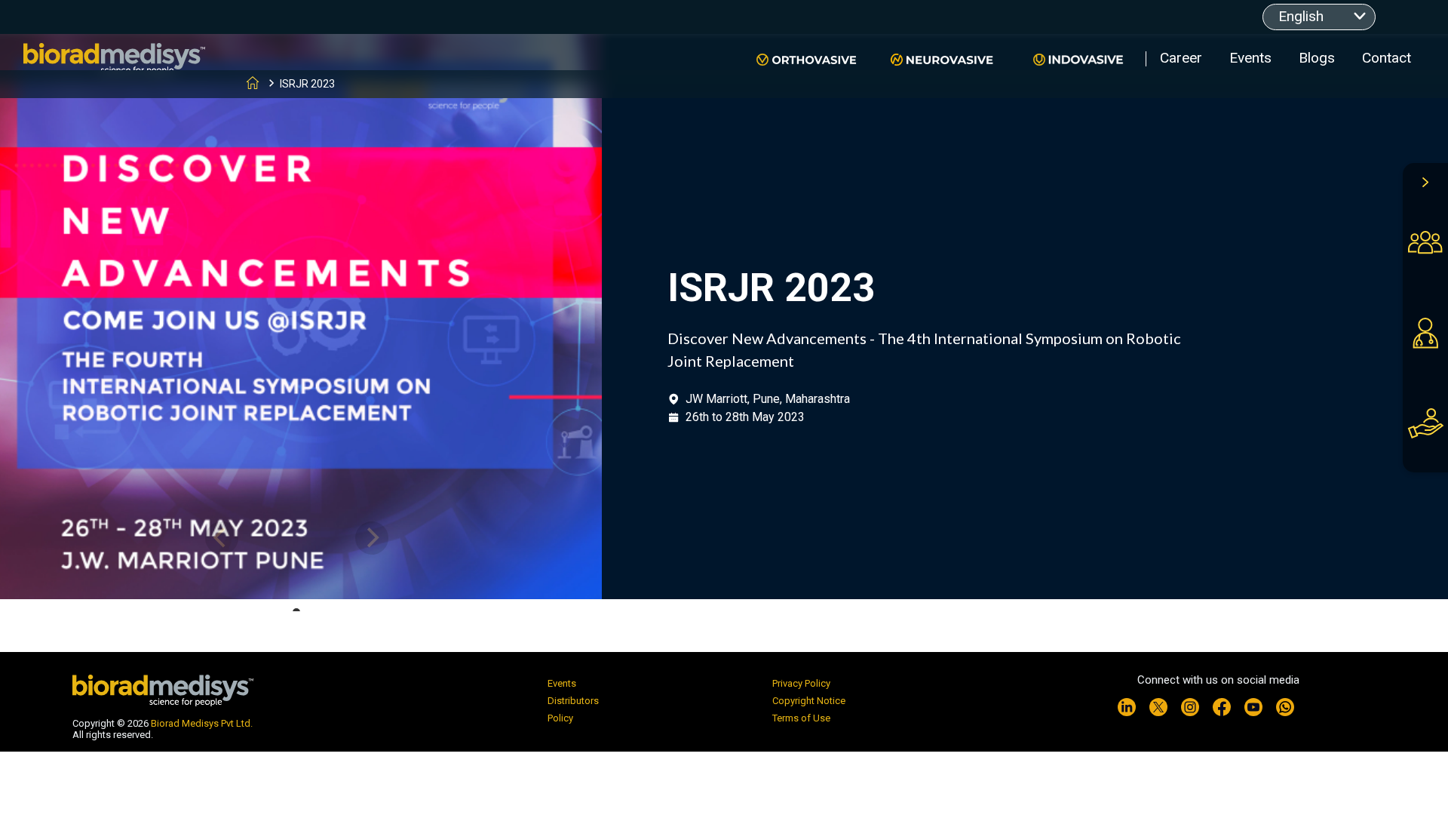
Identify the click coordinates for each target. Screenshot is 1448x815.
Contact (1386, 57)
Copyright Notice (808, 700)
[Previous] (221, 538)
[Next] (371, 538)
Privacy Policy (801, 683)
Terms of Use (801, 718)
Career (1181, 57)
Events (1250, 57)
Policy (560, 718)
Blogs (1317, 57)
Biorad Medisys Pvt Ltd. (202, 723)
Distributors (573, 700)
